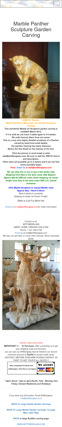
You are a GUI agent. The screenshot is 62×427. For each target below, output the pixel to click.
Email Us (21, 167)
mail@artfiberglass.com (31, 398)
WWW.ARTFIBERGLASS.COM (31, 424)
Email (17, 232)
